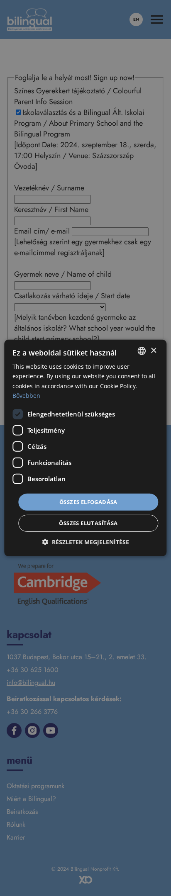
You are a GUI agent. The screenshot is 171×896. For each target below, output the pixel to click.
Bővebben (26, 395)
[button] (85, 542)
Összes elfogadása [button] (88, 502)
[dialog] (85, 448)
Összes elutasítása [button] (88, 523)
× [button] (153, 350)
